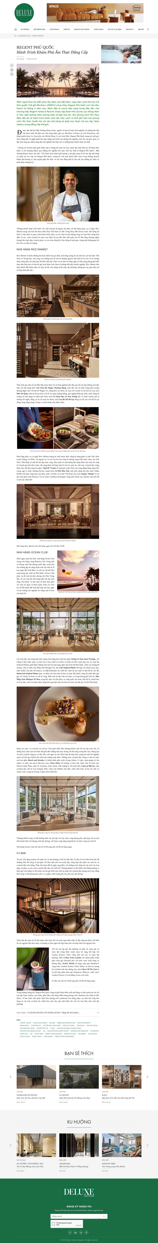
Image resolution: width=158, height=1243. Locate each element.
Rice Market (82, 1034)
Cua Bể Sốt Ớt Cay (42, 1028)
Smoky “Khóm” (37, 1036)
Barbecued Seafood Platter (66, 1023)
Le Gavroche (94, 1031)
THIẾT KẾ (67, 29)
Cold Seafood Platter (27, 1028)
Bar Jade (52, 1023)
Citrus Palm (80, 1025)
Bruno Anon (24, 1025)
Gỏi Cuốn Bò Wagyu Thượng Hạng (69, 1028)
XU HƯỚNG (25, 29)
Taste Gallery (48, 1036)
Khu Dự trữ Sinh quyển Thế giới (57, 1031)
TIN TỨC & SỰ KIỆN (114, 29)
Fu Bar (53, 1028)
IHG (44, 1031)
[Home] (15, 36)
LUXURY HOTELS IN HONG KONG (54, 1012)
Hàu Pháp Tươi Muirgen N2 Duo (30, 1031)
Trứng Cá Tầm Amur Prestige (64, 1036)
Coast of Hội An (92, 1025)
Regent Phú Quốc (70, 1034)
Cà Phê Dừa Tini (36, 1025)
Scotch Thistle (25, 1036)
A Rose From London (40, 1023)
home (16, 29)
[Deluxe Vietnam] (24, 13)
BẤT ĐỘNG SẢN (39, 29)
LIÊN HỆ (140, 29)
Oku (31, 1034)
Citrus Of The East (69, 1025)
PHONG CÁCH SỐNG (81, 29)
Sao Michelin (92, 1034)
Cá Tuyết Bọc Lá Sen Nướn (52, 1025)
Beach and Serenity (84, 1023)
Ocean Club (24, 1034)
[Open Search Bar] (148, 29)
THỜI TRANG (54, 29)
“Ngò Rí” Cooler (25, 1023)
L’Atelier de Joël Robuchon (79, 1031)
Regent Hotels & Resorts (53, 1034)
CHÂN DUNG (98, 29)
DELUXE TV (130, 29)
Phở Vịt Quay (39, 1034)
